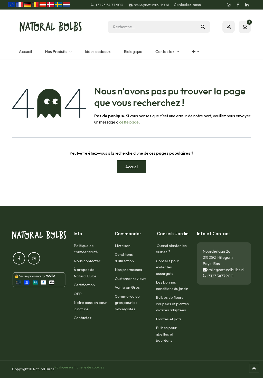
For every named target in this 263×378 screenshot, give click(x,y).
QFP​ (78, 293)
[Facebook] (238, 5)
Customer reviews (130, 278)
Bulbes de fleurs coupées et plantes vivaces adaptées (172, 303)
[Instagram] (229, 5)
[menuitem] (25, 51)
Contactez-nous (187, 4)
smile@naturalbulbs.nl (225, 269)
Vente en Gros (127, 287)
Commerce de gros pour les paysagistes (127, 302)
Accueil (131, 166)
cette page (129, 122)
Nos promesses (128, 269)
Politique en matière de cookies (79, 367)
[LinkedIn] (247, 5)
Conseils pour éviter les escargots (167, 267)
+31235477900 (219, 275)
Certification (84, 284)
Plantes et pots (169, 319)
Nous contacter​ (87, 260)
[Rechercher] (203, 27)
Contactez (82, 317)
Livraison (122, 245)
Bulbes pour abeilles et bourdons (166, 334)
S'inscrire (228, 27)
